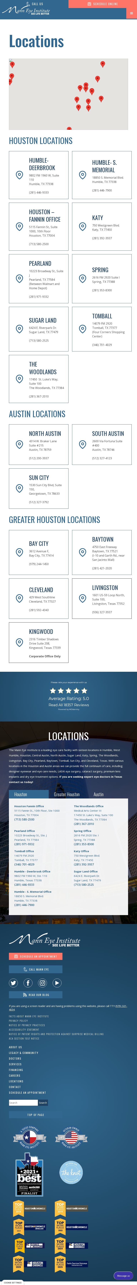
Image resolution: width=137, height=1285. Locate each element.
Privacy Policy (18, 1021)
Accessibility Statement (24, 1029)
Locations (16, 1081)
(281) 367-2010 (84, 824)
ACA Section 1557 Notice (24, 1038)
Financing (16, 1070)
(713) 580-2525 (84, 885)
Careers (15, 1075)
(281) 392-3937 (84, 864)
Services (15, 1064)
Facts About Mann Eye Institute (29, 1016)
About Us (15, 1047)
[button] (131, 13)
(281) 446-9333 (24, 885)
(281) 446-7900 (24, 905)
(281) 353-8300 (84, 844)
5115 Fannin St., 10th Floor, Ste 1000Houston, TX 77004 (37, 810)
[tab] (29, 794)
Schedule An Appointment (27, 1092)
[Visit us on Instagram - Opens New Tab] (42, 983)
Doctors (15, 1058)
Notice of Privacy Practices (27, 1025)
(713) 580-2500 (24, 819)
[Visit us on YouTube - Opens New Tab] (57, 983)
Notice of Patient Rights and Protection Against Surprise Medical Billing (56, 1034)
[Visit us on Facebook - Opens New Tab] (28, 983)
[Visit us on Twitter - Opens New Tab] (13, 983)
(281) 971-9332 (24, 844)
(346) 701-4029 (24, 864)
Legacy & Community (23, 1052)
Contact (15, 1087)
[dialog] (13, 1282)
